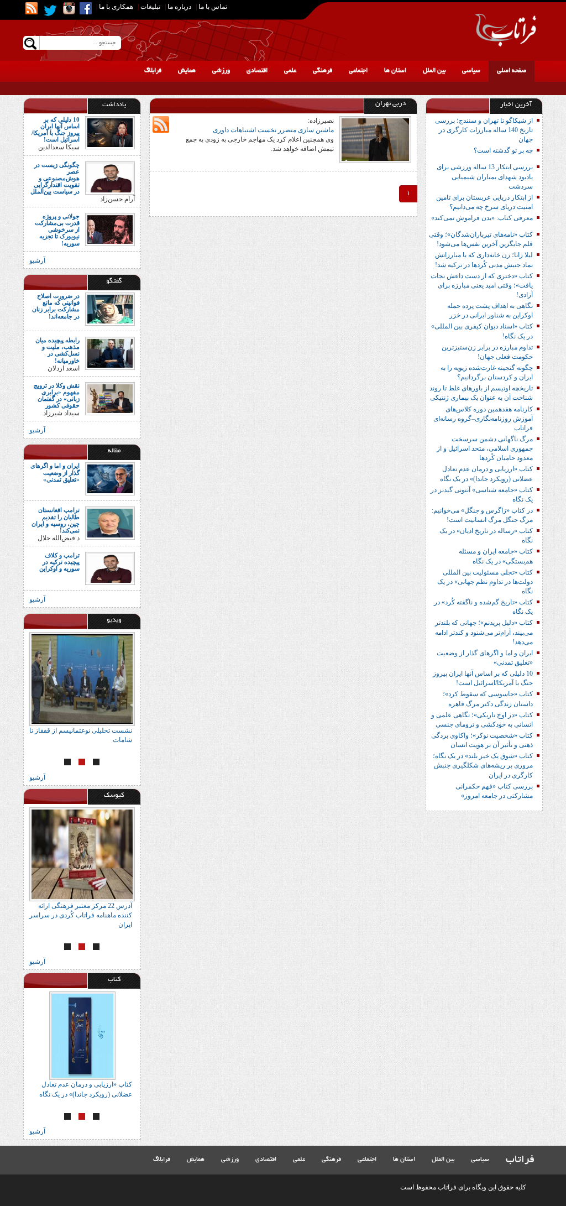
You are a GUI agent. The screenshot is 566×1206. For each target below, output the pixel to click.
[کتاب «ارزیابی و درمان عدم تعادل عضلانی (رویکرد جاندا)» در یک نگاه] (82, 1035)
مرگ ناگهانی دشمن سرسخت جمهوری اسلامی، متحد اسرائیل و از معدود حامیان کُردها (485, 448)
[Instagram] (69, 8)
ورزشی (221, 70)
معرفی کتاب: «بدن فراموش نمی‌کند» (482, 218)
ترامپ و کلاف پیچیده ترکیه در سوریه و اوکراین (59, 562)
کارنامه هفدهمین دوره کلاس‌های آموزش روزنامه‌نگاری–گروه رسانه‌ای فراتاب (483, 418)
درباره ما (179, 7)
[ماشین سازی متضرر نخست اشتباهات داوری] (375, 139)
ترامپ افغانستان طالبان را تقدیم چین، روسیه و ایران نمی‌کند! (56, 520)
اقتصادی (257, 70)
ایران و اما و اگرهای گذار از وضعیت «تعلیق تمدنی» (55, 472)
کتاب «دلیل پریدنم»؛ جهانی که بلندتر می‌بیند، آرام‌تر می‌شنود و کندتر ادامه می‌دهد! (484, 632)
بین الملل (434, 70)
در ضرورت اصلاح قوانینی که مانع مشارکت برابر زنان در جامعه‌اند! (56, 306)
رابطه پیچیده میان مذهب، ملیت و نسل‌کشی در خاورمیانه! (57, 350)
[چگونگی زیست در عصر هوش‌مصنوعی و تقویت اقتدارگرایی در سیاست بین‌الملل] (110, 177)
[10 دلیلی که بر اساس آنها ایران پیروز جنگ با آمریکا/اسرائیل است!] (110, 132)
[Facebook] (86, 8)
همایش (187, 70)
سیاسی (471, 70)
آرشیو (37, 260)
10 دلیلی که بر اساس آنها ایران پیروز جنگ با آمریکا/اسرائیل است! (56, 129)
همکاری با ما (116, 7)
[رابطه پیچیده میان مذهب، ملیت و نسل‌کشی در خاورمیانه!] (110, 353)
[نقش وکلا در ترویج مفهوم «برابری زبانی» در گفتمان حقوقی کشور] (110, 398)
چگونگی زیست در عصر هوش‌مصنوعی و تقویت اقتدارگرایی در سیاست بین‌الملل (55, 178)
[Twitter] (50, 10)
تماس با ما (212, 7)
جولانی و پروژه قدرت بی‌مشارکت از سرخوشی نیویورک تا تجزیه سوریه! (57, 229)
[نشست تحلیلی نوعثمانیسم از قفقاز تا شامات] (82, 679)
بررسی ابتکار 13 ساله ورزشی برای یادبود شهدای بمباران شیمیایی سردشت (485, 176)
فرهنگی (322, 70)
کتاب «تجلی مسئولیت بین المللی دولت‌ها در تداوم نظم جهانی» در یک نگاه (485, 581)
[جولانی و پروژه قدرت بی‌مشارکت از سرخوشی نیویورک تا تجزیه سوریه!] (110, 229)
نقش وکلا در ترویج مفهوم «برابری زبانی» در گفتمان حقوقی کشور (57, 395)
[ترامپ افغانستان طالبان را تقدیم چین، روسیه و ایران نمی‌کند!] (110, 522)
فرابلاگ (152, 70)
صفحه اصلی (511, 70)
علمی (290, 70)
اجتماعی (358, 70)
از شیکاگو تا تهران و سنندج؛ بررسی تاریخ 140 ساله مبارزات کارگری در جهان (484, 130)
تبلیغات (150, 7)
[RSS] (31, 8)
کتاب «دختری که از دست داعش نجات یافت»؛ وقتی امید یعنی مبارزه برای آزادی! (482, 285)
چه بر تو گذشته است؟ (503, 150)
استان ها (395, 70)
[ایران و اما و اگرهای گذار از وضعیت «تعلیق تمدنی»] (110, 478)
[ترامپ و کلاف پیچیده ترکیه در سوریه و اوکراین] (110, 568)
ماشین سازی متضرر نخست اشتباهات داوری (273, 130)
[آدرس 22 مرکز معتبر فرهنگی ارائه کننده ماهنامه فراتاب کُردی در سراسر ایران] (82, 854)
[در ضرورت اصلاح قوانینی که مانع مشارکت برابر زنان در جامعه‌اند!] (110, 308)
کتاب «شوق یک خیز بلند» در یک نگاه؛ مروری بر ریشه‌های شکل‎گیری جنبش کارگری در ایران (483, 765)
